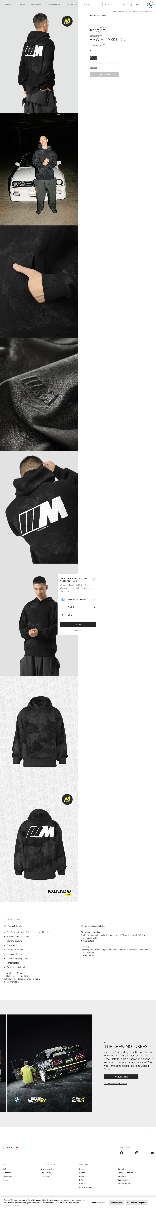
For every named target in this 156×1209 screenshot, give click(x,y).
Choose (78, 624)
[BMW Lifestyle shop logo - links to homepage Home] (150, 4)
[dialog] (78, 604)
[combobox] (114, 4)
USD (67, 615)
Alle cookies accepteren (136, 1202)
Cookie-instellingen (99, 1202)
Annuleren (78, 630)
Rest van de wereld (77, 599)
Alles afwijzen (116, 1202)
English (71, 607)
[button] (131, 4)
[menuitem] (8, 4)
